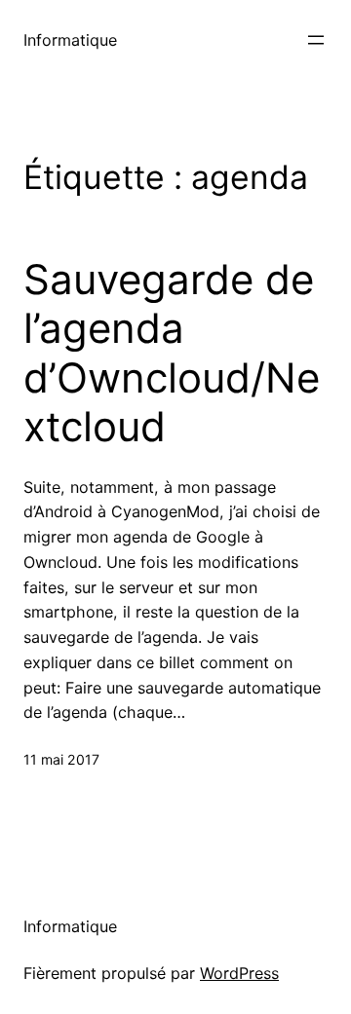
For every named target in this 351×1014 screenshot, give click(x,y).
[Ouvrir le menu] (316, 40)
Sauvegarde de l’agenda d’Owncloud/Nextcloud (171, 353)
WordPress (239, 973)
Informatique (70, 40)
